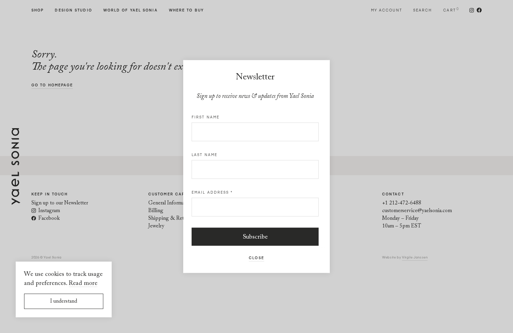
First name (206, 117)
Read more (83, 283)
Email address (212, 192)
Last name (204, 155)
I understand (63, 301)
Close (256, 257)
